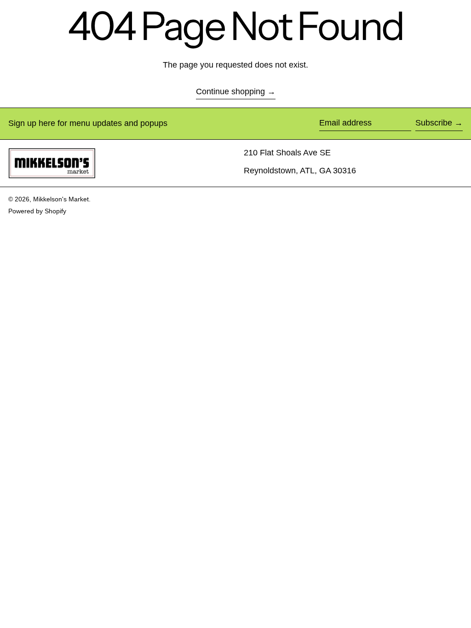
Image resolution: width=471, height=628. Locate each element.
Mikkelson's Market (61, 199)
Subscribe (433, 122)
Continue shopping (230, 91)
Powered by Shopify (37, 211)
